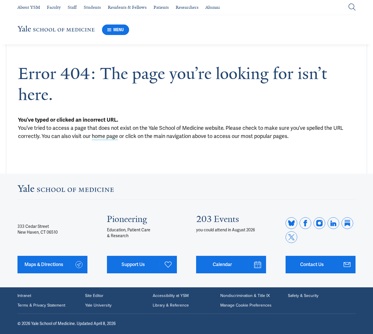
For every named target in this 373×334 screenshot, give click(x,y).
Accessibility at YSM (171, 295)
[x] (291, 237)
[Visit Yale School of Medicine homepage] (65, 190)
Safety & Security (303, 295)
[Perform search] (352, 7)
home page (105, 136)
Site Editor (94, 295)
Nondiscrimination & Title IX (245, 295)
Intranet (24, 295)
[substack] (347, 223)
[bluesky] (291, 223)
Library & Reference (171, 305)
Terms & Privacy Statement (41, 305)
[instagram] (319, 223)
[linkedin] (333, 223)
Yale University (98, 305)
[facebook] (305, 223)
